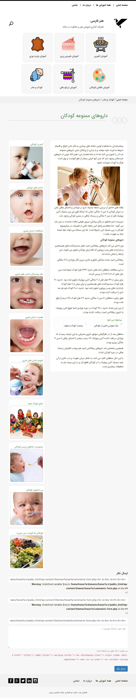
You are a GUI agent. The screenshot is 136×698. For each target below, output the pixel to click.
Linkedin (29, 680)
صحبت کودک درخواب (73, 325)
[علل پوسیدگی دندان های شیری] (26, 292)
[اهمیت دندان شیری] (26, 335)
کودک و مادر (36, 87)
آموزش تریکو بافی (68, 87)
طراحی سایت (64, 692)
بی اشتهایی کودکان (34, 490)
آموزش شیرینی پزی (69, 56)
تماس (75, 5)
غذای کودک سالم (35, 403)
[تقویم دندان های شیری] (26, 379)
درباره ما (87, 5)
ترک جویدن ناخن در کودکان (106, 325)
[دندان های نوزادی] (26, 206)
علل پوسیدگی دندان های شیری (29, 274)
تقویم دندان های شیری (32, 360)
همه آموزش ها (103, 5)
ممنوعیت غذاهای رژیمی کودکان (29, 447)
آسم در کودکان (36, 144)
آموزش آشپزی (100, 56)
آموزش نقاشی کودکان (99, 87)
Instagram (35, 680)
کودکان (120, 154)
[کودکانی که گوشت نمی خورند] (26, 551)
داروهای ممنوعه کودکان (84, 116)
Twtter (23, 680)
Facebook (10, 680)
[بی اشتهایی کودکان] (26, 508)
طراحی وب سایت (80, 692)
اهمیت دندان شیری (34, 317)
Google (16, 680)
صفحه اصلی (122, 5)
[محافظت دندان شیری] (26, 249)
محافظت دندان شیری (33, 231)
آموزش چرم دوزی (37, 56)
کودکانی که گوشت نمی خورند (30, 533)
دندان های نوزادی (35, 187)
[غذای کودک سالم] (26, 422)
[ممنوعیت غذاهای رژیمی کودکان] (26, 465)
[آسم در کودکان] (26, 163)
